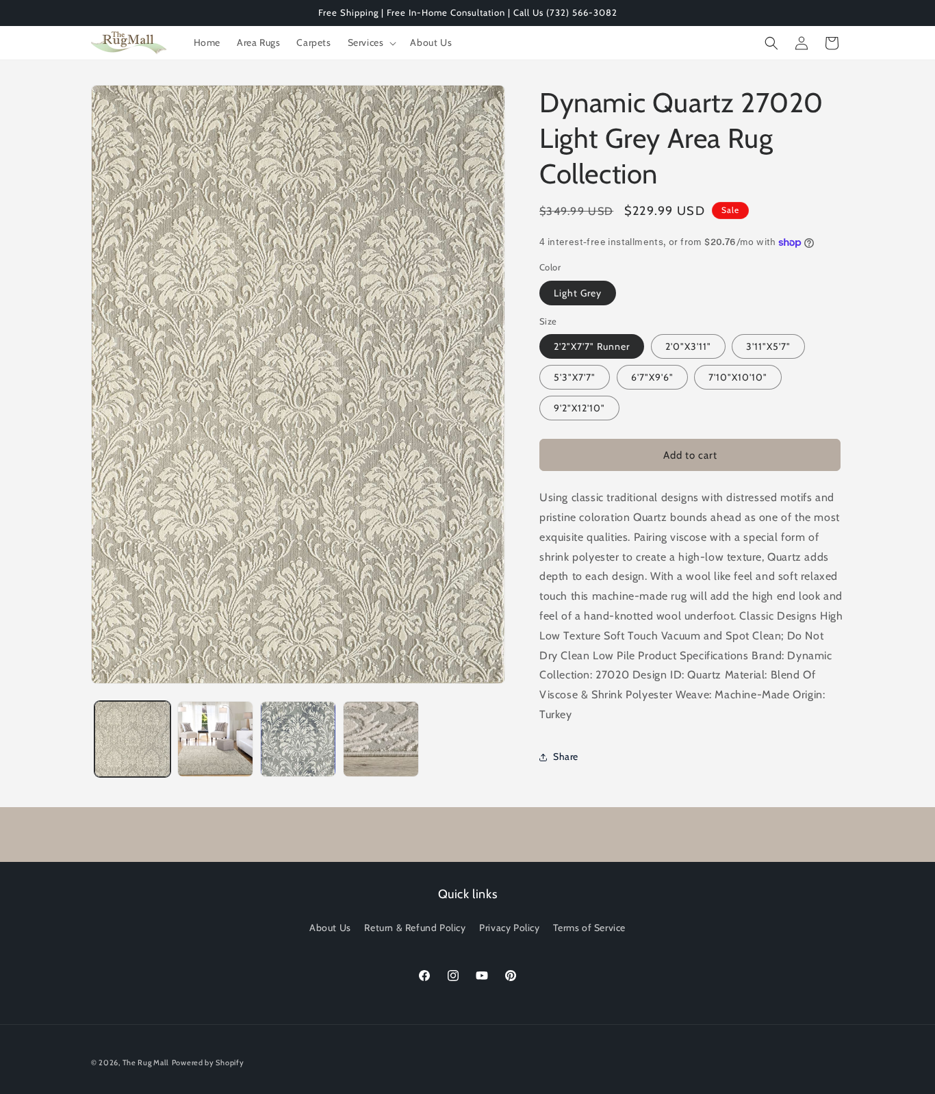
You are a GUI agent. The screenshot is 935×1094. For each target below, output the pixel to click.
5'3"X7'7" (574, 377)
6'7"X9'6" (652, 377)
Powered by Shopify (208, 1062)
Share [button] (565, 756)
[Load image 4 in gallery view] (381, 739)
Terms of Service (589, 927)
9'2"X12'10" (579, 408)
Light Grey (578, 293)
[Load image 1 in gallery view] (132, 739)
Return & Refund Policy (414, 927)
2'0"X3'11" (688, 346)
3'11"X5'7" (768, 346)
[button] (371, 42)
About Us (330, 927)
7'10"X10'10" (737, 377)
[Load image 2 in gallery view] (215, 739)
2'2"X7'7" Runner (592, 346)
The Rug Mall (146, 1062)
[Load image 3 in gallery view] (298, 739)
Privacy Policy (509, 927)
